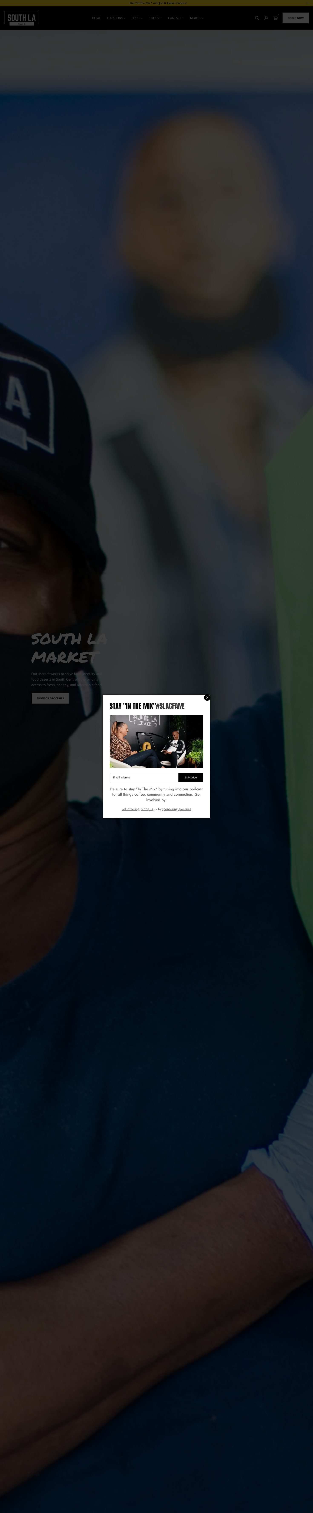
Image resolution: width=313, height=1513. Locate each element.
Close (207, 697)
